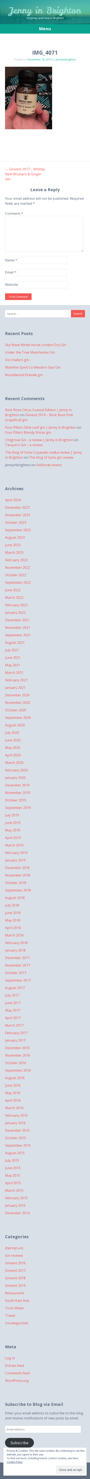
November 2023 (17, 515)
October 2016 (15, 1063)
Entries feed (14, 1365)
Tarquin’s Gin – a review (23, 445)
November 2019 (17, 792)
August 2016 (15, 1078)
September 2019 (18, 807)
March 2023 (14, 552)
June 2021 (13, 657)
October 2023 (15, 522)
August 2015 (15, 1153)
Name (11, 260)
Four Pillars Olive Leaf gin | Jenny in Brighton (40, 427)
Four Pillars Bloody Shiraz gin (28, 432)
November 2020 (17, 702)
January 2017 (15, 1040)
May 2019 (12, 830)
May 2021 (12, 665)
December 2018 (17, 867)
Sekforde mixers (49, 465)
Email (10, 272)
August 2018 (15, 897)
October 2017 (15, 973)
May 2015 (12, 1175)
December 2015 (17, 1130)
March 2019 (14, 845)
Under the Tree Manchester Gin (30, 352)
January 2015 (15, 1205)
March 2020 (14, 762)
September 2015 (18, 1145)
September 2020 (18, 717)
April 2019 (13, 837)
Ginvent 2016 (15, 1263)
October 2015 (15, 1138)
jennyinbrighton (66, 59)
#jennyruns (14, 1248)
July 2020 (12, 732)
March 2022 (14, 597)
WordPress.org (17, 1380)
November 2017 (17, 965)
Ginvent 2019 (15, 1285)
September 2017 (18, 980)
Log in (10, 1358)
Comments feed (17, 1373)
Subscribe (19, 1442)
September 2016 (18, 1070)
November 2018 (17, 875)
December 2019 (17, 785)
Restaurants (14, 1293)
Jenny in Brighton (45, 10)
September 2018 (18, 890)
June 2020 (13, 740)
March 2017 (14, 1025)
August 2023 (15, 537)
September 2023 (18, 530)
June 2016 (13, 1085)
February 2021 (16, 680)
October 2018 (15, 882)
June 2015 (13, 1168)
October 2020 (15, 710)
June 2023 (13, 545)
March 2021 (14, 672)
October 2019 (15, 800)
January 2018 (15, 950)
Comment (14, 213)
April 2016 (13, 1100)
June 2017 (13, 1003)
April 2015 (13, 1183)
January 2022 (15, 612)
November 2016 (17, 1055)
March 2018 (14, 935)
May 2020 (12, 747)
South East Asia (17, 1300)
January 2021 (15, 687)
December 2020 (17, 695)
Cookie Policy (15, 1462)
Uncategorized (16, 1323)
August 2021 (15, 642)
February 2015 (16, 1198)
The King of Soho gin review (51, 457)
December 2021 (17, 620)
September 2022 (18, 582)
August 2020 (15, 725)
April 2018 (13, 927)
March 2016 (14, 1108)
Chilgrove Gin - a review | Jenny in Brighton (39, 440)
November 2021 (17, 627)
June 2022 (13, 590)
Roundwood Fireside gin (24, 375)
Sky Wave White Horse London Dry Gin (35, 345)
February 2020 (16, 770)
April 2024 (13, 500)
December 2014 (17, 1213)
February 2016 (16, 1115)
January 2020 (15, 777)
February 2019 (16, 852)
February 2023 (16, 560)
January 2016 (15, 1123)
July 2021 (12, 650)
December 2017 (17, 957)
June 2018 (13, 912)
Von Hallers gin (17, 360)
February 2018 (16, 942)
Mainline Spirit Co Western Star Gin (32, 367)
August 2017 (15, 988)
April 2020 (13, 755)
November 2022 (17, 567)
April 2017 (13, 1018)
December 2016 (17, 1048)
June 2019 (13, 822)
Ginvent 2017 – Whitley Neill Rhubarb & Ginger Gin (25, 174)
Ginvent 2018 (15, 1278)
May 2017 (12, 1010)
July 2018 (12, 905)
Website (11, 284)
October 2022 (15, 575)
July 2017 (12, 995)
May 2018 (12, 920)
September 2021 (18, 635)
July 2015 (12, 1160)
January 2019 (15, 860)
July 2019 (12, 815)
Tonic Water (14, 1308)
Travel (10, 1315)
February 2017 (16, 1033)
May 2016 (12, 1093)
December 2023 (17, 507)
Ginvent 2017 (15, 1270)
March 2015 (14, 1190)
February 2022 (16, 605)
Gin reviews (14, 1255)
